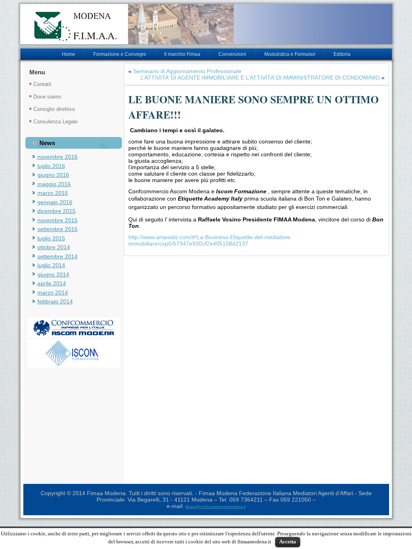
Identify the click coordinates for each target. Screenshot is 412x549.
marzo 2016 (52, 193)
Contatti (42, 84)
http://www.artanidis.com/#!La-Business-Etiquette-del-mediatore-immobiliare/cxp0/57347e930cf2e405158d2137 (210, 240)
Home (68, 54)
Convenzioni (232, 54)
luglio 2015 (51, 238)
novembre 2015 (57, 220)
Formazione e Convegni (119, 54)
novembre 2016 (57, 157)
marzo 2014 (52, 292)
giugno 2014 (53, 274)
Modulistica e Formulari (289, 54)
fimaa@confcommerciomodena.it (215, 506)
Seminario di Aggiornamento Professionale (187, 71)
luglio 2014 (51, 265)
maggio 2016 (54, 184)
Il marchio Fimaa (182, 54)
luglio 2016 (51, 166)
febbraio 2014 (55, 301)
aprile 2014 (51, 283)
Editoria (342, 54)
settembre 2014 (57, 256)
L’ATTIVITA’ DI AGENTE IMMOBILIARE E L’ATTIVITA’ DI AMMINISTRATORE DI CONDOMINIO (260, 77)
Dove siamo (47, 97)
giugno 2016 (53, 175)
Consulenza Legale (55, 122)
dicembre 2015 (56, 211)
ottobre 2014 (53, 247)
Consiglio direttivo (54, 109)
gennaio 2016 (54, 202)
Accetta (287, 542)
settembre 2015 (57, 229)
